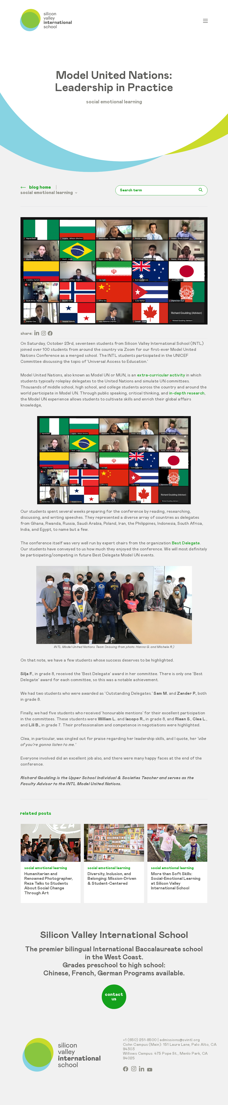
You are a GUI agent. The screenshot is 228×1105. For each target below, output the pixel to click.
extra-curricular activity (161, 375)
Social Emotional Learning (114, 102)
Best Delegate (186, 543)
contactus (114, 996)
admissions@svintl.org (180, 1040)
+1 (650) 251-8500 (140, 1040)
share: (26, 334)
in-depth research (187, 393)
